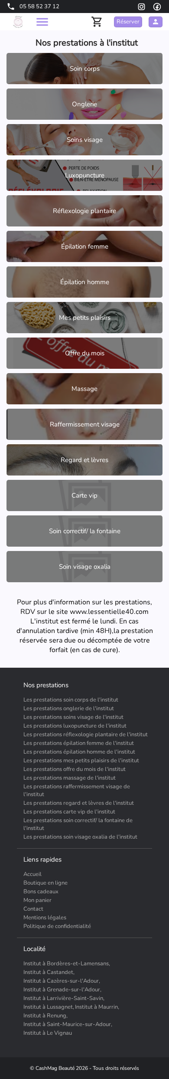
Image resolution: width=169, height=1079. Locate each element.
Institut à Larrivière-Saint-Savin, (63, 998)
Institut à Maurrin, (97, 1007)
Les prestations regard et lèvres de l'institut (78, 803)
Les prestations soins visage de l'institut (73, 717)
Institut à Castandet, (49, 972)
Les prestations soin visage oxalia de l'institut (80, 837)
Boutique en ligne (45, 883)
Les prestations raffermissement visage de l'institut (76, 790)
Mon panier (37, 900)
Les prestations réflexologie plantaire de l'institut (85, 734)
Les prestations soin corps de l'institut (70, 700)
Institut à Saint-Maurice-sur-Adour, (67, 1024)
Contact (33, 909)
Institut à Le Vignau (47, 1033)
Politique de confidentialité (57, 926)
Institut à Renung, (45, 1016)
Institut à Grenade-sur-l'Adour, (62, 990)
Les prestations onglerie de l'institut (68, 708)
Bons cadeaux (40, 891)
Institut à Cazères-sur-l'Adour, (61, 981)
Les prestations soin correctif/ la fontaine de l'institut (78, 824)
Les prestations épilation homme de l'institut (79, 752)
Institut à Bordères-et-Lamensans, (66, 963)
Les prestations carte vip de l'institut (69, 812)
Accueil (32, 874)
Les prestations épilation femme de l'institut (78, 743)
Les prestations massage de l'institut (69, 778)
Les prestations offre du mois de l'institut (74, 769)
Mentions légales (44, 918)
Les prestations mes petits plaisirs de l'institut (81, 760)
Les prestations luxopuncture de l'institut (75, 726)
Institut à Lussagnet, (48, 1007)
